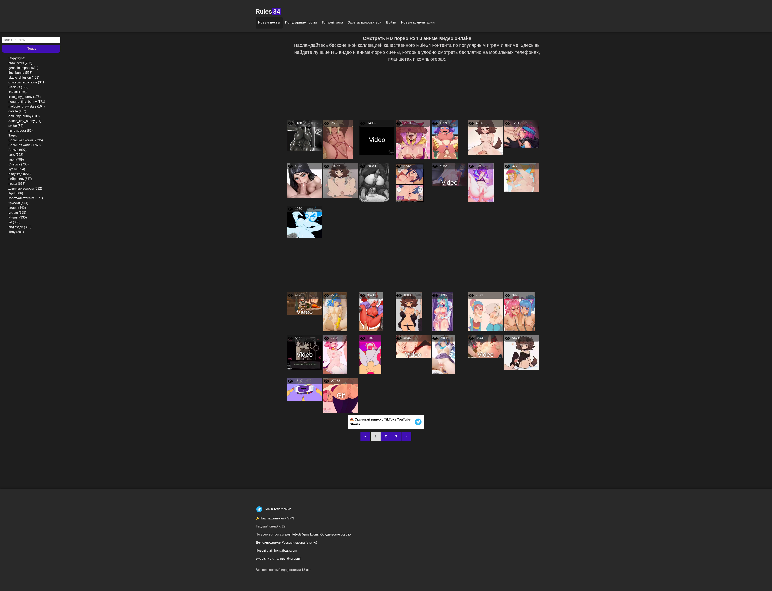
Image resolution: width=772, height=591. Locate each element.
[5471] (521, 352)
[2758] (335, 311)
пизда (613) (16, 183)
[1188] (304, 135)
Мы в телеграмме (278, 509)
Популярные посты (301, 22)
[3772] (521, 177)
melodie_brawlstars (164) (26, 106)
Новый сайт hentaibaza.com (276, 550)
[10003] (409, 311)
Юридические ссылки (335, 534)
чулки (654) (16, 169)
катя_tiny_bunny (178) (24, 96)
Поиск (31, 48)
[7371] (485, 311)
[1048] (370, 354)
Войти (391, 22)
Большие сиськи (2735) (25, 140)
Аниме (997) (17, 150)
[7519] (413, 139)
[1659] (445, 139)
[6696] (442, 311)
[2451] (481, 182)
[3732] (410, 182)
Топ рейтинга (332, 22)
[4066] (485, 137)
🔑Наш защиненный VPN (275, 518)
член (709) (16, 159)
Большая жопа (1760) (24, 145)
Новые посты (269, 22)
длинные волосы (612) (25, 188)
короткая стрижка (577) (25, 198)
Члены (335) (17, 217)
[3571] (371, 311)
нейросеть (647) (20, 179)
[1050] (304, 222)
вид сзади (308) (19, 227)
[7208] (335, 354)
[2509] (443, 354)
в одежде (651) (19, 174)
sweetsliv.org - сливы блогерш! (278, 558)
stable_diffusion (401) (23, 77)
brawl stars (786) (20, 63)
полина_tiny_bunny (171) (26, 101)
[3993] (519, 311)
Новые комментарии (418, 22)
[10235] (340, 180)
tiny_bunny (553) (20, 72)
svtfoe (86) (15, 125)
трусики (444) (18, 203)
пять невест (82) (20, 130)
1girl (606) (15, 193)
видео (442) (17, 207)
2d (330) (14, 222)
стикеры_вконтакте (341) (26, 82)
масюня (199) (18, 87)
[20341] (374, 182)
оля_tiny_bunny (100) (24, 116)
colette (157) (17, 111)
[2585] (338, 139)
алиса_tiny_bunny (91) (24, 121)
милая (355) (17, 212)
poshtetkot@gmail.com (301, 534)
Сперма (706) (18, 164)
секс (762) (15, 154)
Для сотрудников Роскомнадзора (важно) (286, 542)
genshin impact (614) (23, 68)
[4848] (304, 180)
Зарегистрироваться (364, 22)
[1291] (521, 134)
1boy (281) (16, 232)
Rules (268, 11)
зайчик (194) (17, 92)
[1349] (304, 389)
